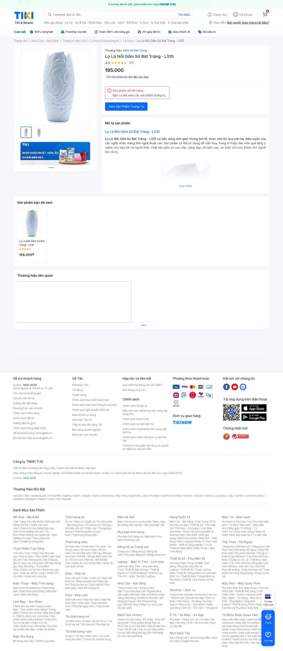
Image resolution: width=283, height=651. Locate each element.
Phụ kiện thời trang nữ (130, 536)
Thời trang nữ (75, 517)
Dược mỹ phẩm (46, 629)
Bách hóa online (187, 538)
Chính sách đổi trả (23, 418)
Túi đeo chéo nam (86, 636)
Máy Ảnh (253, 607)
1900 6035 (29, 478)
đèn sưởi (240, 619)
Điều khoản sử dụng (84, 414)
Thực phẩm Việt (44, 556)
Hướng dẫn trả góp (24, 423)
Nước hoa (26, 626)
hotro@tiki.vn (44, 433)
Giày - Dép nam (76, 595)
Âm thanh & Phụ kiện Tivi (236, 521)
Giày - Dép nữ (75, 573)
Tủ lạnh (233, 524)
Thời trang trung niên (84, 534)
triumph (154, 495)
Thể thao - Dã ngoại (187, 528)
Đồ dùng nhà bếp (23, 641)
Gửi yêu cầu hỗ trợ (23, 398)
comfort (251, 495)
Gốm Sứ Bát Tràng (135, 50)
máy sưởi (227, 619)
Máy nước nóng (244, 531)
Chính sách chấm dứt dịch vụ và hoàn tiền (144, 439)
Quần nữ (90, 521)
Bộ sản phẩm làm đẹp (35, 627)
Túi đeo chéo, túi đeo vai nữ (81, 621)
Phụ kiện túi (103, 624)
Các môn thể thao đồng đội (246, 563)
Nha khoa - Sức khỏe (191, 604)
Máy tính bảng (29, 594)
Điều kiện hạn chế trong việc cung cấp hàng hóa (145, 412)
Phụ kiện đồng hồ (135, 554)
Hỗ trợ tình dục (43, 626)
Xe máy (180, 622)
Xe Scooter (201, 622)
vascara (18, 495)
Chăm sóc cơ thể (31, 612)
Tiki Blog (77, 390)
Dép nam (84, 602)
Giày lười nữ (96, 584)
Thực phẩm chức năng (33, 609)
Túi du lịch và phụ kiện (138, 521)
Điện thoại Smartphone (27, 587)
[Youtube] (234, 386)
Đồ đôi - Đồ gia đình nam (92, 556)
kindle (177, 495)
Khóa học (201, 594)
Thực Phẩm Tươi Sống (28, 548)
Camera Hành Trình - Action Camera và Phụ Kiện (244, 594)
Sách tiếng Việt (178, 637)
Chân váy (90, 528)
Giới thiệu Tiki (80, 385)
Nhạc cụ (145, 604)
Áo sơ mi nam (89, 549)
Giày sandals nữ (85, 581)
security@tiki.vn (42, 438)
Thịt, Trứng (31, 553)
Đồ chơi (50, 521)
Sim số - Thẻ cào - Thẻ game (200, 607)
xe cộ (69, 22)
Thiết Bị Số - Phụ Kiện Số (187, 558)
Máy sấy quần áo (240, 534)
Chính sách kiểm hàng (26, 413)
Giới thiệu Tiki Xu (82, 419)
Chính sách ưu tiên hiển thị (138, 424)
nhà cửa (109, 22)
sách (121, 22)
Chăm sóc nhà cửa (35, 576)
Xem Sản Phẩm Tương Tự (126, 106)
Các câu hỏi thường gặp (27, 393)
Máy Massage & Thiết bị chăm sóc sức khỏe (36, 614)
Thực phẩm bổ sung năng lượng (246, 571)
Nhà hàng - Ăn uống (189, 601)
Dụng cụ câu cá (239, 559)
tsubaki (66, 499)
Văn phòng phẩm (200, 637)
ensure (86, 495)
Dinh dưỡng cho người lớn (35, 534)
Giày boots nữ (79, 584)
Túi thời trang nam (78, 631)
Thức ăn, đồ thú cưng (32, 573)
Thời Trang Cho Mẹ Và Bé (28, 521)
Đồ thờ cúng (131, 604)
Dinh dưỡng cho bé (31, 531)
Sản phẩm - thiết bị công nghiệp (193, 543)
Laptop (150, 576)
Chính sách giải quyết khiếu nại (90, 409)
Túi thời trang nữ (77, 616)
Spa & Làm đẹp (195, 597)
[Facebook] (226, 386)
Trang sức (123, 551)
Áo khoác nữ (93, 524)
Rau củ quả (26, 556)
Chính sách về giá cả (134, 405)
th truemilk (54, 495)
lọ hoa (144, 22)
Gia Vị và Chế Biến (135, 626)
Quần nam (88, 546)
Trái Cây (18, 553)
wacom (199, 495)
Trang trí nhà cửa (127, 587)
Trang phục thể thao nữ (235, 546)
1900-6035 (30, 385)
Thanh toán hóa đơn (182, 594)
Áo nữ (68, 521)
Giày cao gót (73, 577)
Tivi (231, 531)
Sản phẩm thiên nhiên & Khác (34, 618)
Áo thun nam (72, 546)
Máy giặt (234, 528)
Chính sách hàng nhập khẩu (29, 428)
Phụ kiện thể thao (245, 553)
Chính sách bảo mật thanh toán (90, 399)
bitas (261, 495)
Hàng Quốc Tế (180, 517)
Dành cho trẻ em (31, 569)
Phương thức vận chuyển (27, 408)
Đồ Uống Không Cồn (139, 632)
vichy (51, 499)
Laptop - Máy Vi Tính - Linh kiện (140, 562)
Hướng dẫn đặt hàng (25, 403)
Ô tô (190, 622)
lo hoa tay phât (178, 22)
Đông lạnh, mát (38, 559)
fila (58, 499)
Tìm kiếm (184, 14)
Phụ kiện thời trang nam (139, 538)
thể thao (132, 22)
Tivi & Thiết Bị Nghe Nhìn (191, 546)
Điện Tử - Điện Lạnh (236, 517)
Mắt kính (150, 536)
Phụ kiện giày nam (83, 606)
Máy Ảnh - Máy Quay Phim (241, 583)
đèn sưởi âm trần (239, 642)
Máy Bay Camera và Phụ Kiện (244, 606)
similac (239, 495)
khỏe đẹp (95, 22)
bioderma (108, 495)
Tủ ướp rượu (260, 534)
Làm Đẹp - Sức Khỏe (27, 601)
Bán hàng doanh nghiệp (86, 429)
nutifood (166, 495)
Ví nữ (103, 621)
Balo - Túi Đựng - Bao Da (244, 597)
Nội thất (134, 594)
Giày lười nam (73, 599)
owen (76, 495)
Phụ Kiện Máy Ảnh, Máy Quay (239, 587)
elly (118, 495)
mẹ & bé (80, 22)
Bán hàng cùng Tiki (133, 390)
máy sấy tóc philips (247, 622)
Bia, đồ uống (26, 566)
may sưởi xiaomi (240, 629)
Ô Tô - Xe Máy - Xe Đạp (187, 615)
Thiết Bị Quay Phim (243, 604)
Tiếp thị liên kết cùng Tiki (87, 424)
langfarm (31, 499)
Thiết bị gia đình (45, 641)
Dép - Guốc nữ (91, 577)
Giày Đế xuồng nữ (88, 587)
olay (230, 495)
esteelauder (38, 495)
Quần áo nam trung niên (87, 563)
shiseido (18, 499)
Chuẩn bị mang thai (32, 541)
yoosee (221, 495)
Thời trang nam (76, 542)
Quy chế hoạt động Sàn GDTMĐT (142, 385)
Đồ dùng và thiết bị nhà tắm (142, 597)
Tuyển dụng (79, 394)
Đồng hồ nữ (138, 551)
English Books (190, 641)
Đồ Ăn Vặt (130, 629)
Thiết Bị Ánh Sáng (245, 591)
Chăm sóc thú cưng (129, 619)
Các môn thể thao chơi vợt (245, 564)
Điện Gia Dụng (23, 636)
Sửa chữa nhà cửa (134, 591)
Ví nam (69, 636)
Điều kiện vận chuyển (84, 434)
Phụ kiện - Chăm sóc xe (184, 619)
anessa (210, 495)
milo (124, 495)
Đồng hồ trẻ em (156, 554)
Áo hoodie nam (82, 553)
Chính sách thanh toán (135, 419)
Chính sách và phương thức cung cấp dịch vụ (144, 430)
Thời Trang (201, 521)
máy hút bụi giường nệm (244, 634)
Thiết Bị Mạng (138, 573)
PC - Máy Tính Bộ (133, 576)
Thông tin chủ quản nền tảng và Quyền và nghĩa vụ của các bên (145, 447)
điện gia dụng (53, 22)
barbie (67, 495)
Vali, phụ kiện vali (154, 524)
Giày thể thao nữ (251, 569)
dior (27, 495)
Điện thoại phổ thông (32, 591)
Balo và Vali (125, 517)
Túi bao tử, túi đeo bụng (97, 639)
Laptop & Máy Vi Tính (197, 541)
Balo (120, 521)
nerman (187, 495)
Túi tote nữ (87, 624)
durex (96, 495)
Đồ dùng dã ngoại (245, 549)
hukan (42, 499)
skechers (135, 495)
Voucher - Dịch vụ (182, 590)
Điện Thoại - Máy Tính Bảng (33, 583)
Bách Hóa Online (129, 615)
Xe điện (204, 619)
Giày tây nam (91, 599)
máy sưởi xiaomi (249, 632)
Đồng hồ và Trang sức (133, 547)
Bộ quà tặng (135, 636)
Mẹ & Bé (192, 534)
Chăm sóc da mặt (23, 606)
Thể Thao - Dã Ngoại (237, 542)
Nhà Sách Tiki (180, 633)
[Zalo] (243, 386)
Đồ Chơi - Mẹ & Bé (26, 517)
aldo (145, 495)
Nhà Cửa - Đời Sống (131, 583)
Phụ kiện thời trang (130, 532)
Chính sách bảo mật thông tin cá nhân (94, 404)
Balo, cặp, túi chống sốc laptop (141, 523)
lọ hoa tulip (158, 22)
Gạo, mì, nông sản (32, 563)
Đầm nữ (78, 521)
